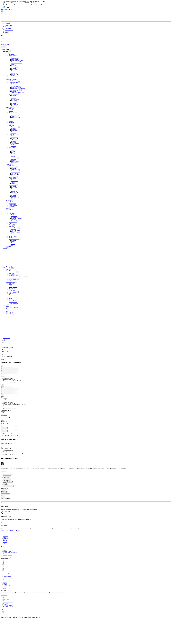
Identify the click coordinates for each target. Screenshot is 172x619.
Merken (5, 248)
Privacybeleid (6, 603)
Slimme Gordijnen (12, 204)
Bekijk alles (11, 54)
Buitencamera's (14, 130)
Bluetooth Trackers (13, 236)
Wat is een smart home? (14, 274)
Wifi (9, 299)
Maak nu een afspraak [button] (5, 511)
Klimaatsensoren (12, 102)
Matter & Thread (12, 300)
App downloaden (4, 492)
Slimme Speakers (12, 109)
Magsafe (13, 241)
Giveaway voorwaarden (8, 602)
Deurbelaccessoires (15, 138)
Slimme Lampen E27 (15, 170)
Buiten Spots (14, 73)
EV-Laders (11, 223)
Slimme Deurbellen (13, 134)
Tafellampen (14, 182)
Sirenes (12, 152)
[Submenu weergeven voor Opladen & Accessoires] (20, 239)
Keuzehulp (8, 280)
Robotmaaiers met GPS (16, 61)
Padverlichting (14, 70)
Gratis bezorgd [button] (4, 415)
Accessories (13, 65)
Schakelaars (13, 196)
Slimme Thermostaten (13, 82)
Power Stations (12, 211)
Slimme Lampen (12, 167)
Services (5, 305)
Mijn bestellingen (8, 25)
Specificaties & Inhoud (5, 494)
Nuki (4, 543)
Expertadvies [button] (6, 550)
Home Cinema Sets (15, 115)
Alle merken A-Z (9, 266)
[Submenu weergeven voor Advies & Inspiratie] (12, 268)
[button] (86, 25)
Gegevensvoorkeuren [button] (7, 605)
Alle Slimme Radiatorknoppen (17, 92)
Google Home (12, 290)
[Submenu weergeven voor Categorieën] (9, 51)
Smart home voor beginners (14, 275)
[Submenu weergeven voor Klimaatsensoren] (17, 102)
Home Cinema (12, 112)
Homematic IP (6, 538)
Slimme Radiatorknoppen (14, 90)
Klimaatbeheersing (13, 94)
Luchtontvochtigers (15, 99)
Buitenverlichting (12, 67)
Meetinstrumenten (15, 233)
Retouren (8, 310)
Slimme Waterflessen (15, 232)
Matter (10, 289)
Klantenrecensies (4, 491)
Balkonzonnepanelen (15, 217)
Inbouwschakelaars (15, 197)
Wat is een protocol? (13, 294)
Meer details (3, 471)
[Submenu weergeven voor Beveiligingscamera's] (19, 127)
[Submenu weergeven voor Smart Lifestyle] (13, 225)
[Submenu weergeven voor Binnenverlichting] (17, 177)
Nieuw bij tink (9, 246)
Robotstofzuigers (12, 203)
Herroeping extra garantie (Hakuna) (10, 552)
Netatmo (2, 359)
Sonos (4, 537)
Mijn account (7, 23)
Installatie (3, 496)
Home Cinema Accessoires (17, 117)
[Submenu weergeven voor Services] (8, 305)
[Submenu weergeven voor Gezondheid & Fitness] (19, 227)
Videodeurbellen (14, 137)
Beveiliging (8, 123)
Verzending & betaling (8, 555)
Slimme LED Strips (15, 174)
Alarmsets (13, 150)
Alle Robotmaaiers (15, 58)
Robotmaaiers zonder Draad (17, 60)
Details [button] (2, 420)
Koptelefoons (11, 118)
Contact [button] (5, 549)
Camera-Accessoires (15, 131)
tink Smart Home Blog (11, 314)
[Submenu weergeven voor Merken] (8, 248)
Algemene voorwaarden (8, 600)
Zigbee (10, 296)
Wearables (13, 231)
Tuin (7, 52)
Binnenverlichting (12, 177)
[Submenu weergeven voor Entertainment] (13, 107)
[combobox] (7, 15)
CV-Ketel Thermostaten (16, 86)
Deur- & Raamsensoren (16, 155)
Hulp (7, 311)
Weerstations (11, 78)
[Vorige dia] (2, 385)
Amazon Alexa (12, 284)
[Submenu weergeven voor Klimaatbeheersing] (18, 94)
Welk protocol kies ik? (13, 303)
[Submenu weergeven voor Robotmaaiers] (15, 55)
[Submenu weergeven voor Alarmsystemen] (16, 147)
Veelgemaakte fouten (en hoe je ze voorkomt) (18, 276)
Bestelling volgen (9, 308)
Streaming (11, 121)
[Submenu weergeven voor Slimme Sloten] (16, 140)
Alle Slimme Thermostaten (17, 85)
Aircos (12, 96)
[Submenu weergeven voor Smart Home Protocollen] (17, 292)
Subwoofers (13, 116)
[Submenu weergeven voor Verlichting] (12, 164)
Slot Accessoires (14, 144)
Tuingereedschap (12, 76)
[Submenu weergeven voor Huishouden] (12, 200)
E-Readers (11, 235)
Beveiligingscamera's (13, 126)
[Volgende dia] (2, 395)
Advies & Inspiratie (7, 267)
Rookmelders (14, 160)
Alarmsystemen (12, 147)
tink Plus (5, 339)
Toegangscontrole (15, 143)
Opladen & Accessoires (14, 239)
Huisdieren (11, 237)
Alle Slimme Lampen (15, 169)
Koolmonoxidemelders (16, 161)
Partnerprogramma (7, 586)
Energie (7, 208)
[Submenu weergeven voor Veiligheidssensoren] (18, 157)
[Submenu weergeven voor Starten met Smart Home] (17, 272)
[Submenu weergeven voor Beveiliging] (12, 124)
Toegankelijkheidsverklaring (9, 606)
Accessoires (11, 122)
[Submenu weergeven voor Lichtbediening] (16, 194)
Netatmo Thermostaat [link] (7, 356)
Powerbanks (14, 242)
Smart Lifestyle (9, 224)
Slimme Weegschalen (15, 230)
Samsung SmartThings (13, 287)
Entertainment (9, 107)
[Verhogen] (16, 426)
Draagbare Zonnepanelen (16, 218)
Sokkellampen (14, 71)
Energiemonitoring (13, 222)
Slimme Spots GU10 (15, 173)
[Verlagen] (2, 426)
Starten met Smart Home (11, 271)
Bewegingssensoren (15, 153)
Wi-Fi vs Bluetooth (13, 302)
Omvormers (13, 219)
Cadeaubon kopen (7, 576)
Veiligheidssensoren (13, 157)
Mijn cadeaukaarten (9, 30)
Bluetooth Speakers (13, 120)
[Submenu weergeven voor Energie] (10, 208)
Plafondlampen (14, 181)
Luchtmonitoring (14, 104)
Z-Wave (10, 297)
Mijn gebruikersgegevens (10, 26)
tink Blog (8, 270)
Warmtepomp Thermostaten (17, 87)
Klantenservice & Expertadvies (12, 307)
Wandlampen (14, 69)
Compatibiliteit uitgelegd (14, 279)
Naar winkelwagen (5, 44)
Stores (4, 588)
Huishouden (8, 200)
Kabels (12, 245)
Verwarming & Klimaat (11, 79)
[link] (4, 342)
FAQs (2, 495)
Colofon (5, 604)
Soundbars (11, 111)
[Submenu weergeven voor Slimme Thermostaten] (19, 82)
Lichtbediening (12, 193)
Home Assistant (12, 288)
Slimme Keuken (12, 206)
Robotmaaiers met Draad (16, 63)
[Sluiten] (4, 46)
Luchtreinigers (14, 100)
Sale (4, 340)
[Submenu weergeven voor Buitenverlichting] (17, 67)
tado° (4, 539)
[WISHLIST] (86, 36)
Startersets (13, 133)
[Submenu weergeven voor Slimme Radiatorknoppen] (20, 90)
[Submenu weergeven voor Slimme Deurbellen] (18, 134)
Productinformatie (4, 488)
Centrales (13, 151)
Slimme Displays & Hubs (14, 205)
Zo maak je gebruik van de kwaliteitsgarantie (10, 530)
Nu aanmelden (4, 595)
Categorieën (5, 51)
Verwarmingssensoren (16, 105)
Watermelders (14, 162)
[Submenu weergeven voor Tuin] (9, 52)
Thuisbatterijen (14, 220)
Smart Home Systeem (10, 282)
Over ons (5, 582)
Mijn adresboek (8, 28)
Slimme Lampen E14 (15, 172)
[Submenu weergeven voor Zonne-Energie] (16, 213)
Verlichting (8, 164)
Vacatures (5, 583)
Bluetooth (11, 298)
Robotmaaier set (14, 59)
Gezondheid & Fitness (13, 227)
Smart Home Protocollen (11, 292)
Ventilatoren (13, 98)
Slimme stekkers (12, 210)
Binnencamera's (14, 129)
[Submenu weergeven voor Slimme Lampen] (17, 167)
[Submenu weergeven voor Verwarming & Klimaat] (17, 79)
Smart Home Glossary (8, 585)
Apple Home (11, 285)
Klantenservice (6, 338)
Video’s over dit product (5, 498)
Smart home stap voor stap (14, 278)
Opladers (13, 244)
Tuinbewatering (12, 75)
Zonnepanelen (14, 216)
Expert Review (4, 489)
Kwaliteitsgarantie (10, 312)
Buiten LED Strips (15, 74)
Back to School (6, 49)
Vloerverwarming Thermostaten (18, 88)
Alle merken (5, 536)
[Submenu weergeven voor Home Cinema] (16, 112)
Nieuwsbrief (8, 313)
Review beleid (6, 599)
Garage (12, 64)
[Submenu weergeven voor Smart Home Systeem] (16, 282)
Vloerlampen (14, 183)
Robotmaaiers (11, 55)
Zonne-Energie (12, 213)
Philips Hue (5, 540)
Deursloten (13, 142)
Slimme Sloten (12, 139)
